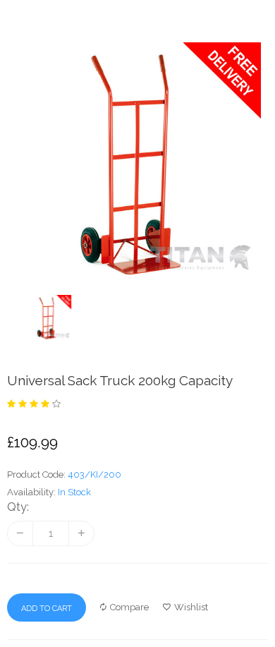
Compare (129, 607)
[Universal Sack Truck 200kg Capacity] (137, 318)
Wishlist (191, 607)
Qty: (18, 507)
